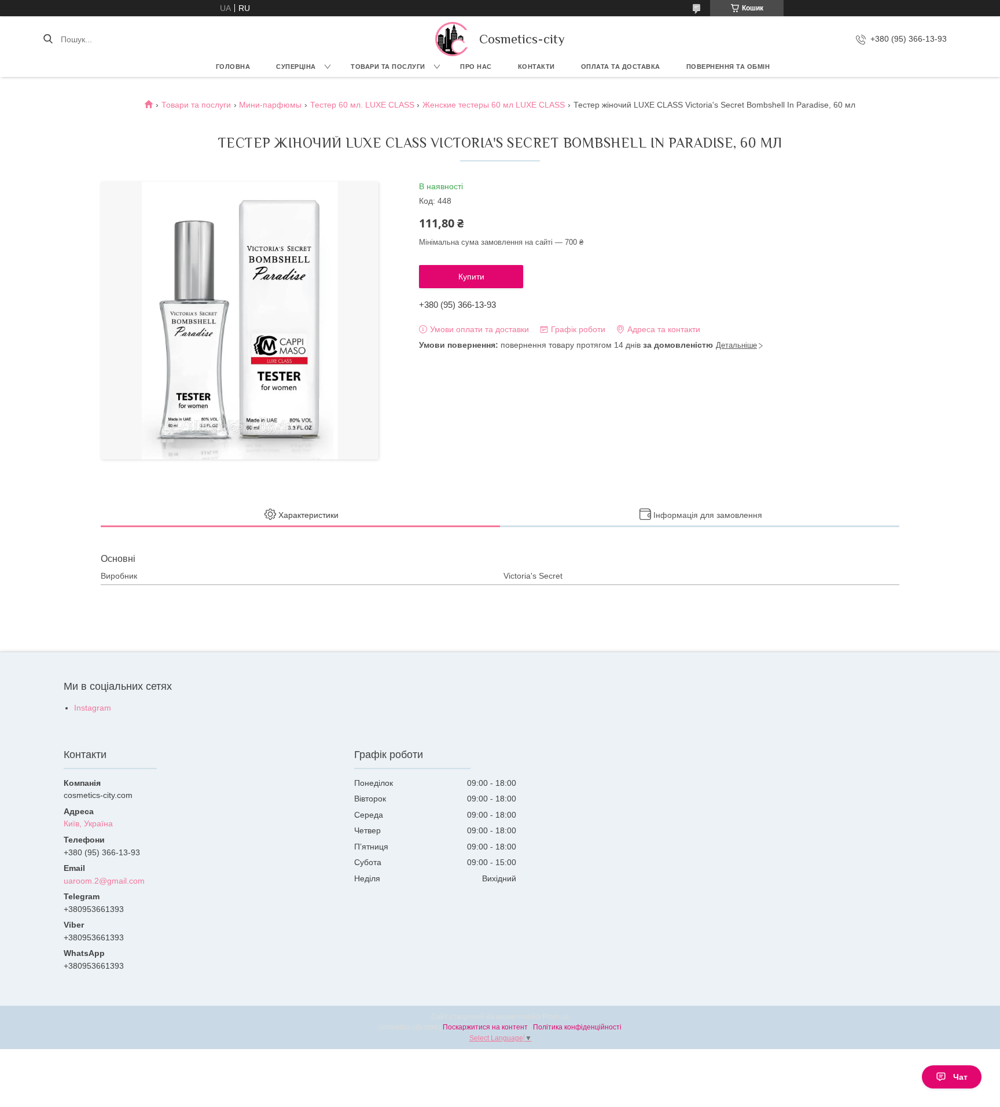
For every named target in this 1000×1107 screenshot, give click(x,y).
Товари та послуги (388, 66)
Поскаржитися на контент (485, 1027)
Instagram (92, 707)
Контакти (536, 66)
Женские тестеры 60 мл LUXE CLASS (493, 104)
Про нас (476, 66)
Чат (960, 1077)
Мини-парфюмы (270, 104)
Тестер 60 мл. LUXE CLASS (362, 104)
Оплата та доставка (620, 66)
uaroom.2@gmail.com (104, 880)
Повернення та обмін (728, 66)
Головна (233, 66)
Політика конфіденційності (577, 1027)
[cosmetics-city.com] (451, 39)
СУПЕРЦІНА (296, 66)
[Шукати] (48, 39)
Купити (471, 276)
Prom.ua (555, 1017)
